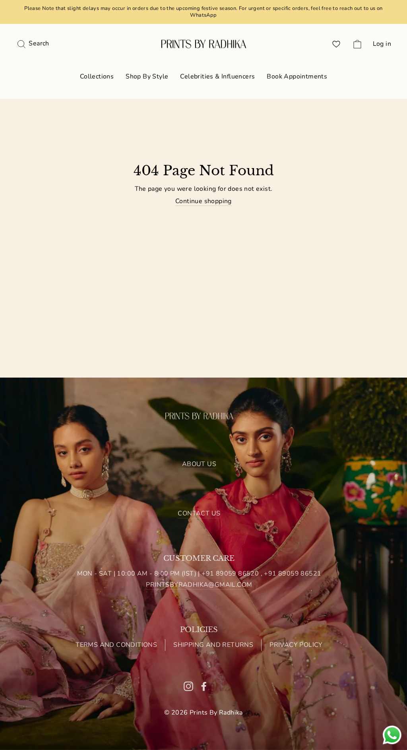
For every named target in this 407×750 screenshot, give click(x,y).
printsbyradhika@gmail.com (199, 584)
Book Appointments (297, 76)
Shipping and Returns (213, 644)
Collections (97, 76)
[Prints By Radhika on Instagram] (188, 686)
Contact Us (199, 513)
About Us (199, 464)
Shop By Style (147, 76)
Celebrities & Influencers (217, 76)
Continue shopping (203, 201)
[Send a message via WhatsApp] (392, 735)
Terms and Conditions (116, 644)
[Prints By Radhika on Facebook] (204, 686)
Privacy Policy (296, 644)
